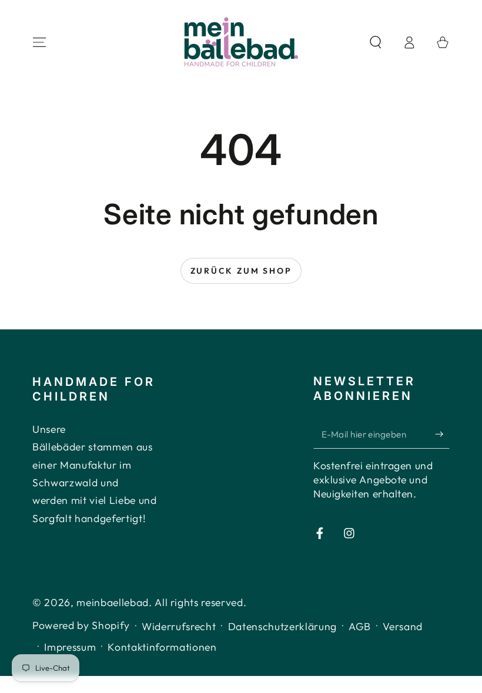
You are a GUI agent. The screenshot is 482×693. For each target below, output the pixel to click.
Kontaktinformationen (162, 647)
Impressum (70, 647)
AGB (360, 626)
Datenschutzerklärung (282, 626)
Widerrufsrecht (179, 626)
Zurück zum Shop (241, 270)
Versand (403, 626)
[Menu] (39, 42)
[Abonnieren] (442, 434)
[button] (375, 42)
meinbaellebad (112, 602)
